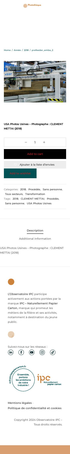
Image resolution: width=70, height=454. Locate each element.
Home (7, 50)
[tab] (35, 231)
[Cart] (63, 5)
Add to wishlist (20, 173)
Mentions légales (20, 403)
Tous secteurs (14, 194)
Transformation (35, 194)
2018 (26, 50)
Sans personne (52, 189)
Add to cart (35, 154)
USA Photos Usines (39, 203)
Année (17, 50)
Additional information (35, 238)
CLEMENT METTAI (32, 198)
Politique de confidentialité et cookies (34, 408)
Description (35, 230)
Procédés (34, 189)
